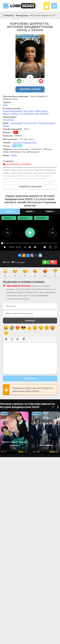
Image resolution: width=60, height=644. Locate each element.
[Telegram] (40, 255)
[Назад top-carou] (53, 407)
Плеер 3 (50, 211)
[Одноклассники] (24, 255)
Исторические (30, 123)
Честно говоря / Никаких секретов (14, 443)
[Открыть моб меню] (54, 6)
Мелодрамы (22, 15)
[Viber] (32, 255)
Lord (22, 5)
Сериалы (16, 142)
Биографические (47, 123)
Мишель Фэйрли (11, 113)
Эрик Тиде (28, 111)
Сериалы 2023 (30, 142)
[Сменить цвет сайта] (47, 6)
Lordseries (8, 15)
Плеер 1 (10, 211)
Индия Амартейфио (12, 111)
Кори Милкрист (42, 113)
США (5, 105)
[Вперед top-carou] (58, 407)
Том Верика (8, 120)
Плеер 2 (30, 211)
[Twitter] (36, 255)
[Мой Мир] (28, 255)
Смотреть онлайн (30, 89)
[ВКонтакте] (20, 255)
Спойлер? (30, 320)
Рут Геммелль (26, 113)
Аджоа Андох (41, 111)
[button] (6, 339)
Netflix (14, 155)
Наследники (46, 445)
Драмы (6, 125)
